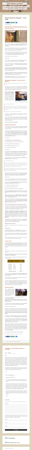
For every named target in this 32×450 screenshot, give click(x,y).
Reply (6, 371)
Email (6, 422)
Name (6, 419)
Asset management (17, 341)
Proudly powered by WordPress (9, 448)
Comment (7, 403)
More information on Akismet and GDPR (14, 417)
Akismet (26, 416)
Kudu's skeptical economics (14, 3)
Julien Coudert (12, 341)
